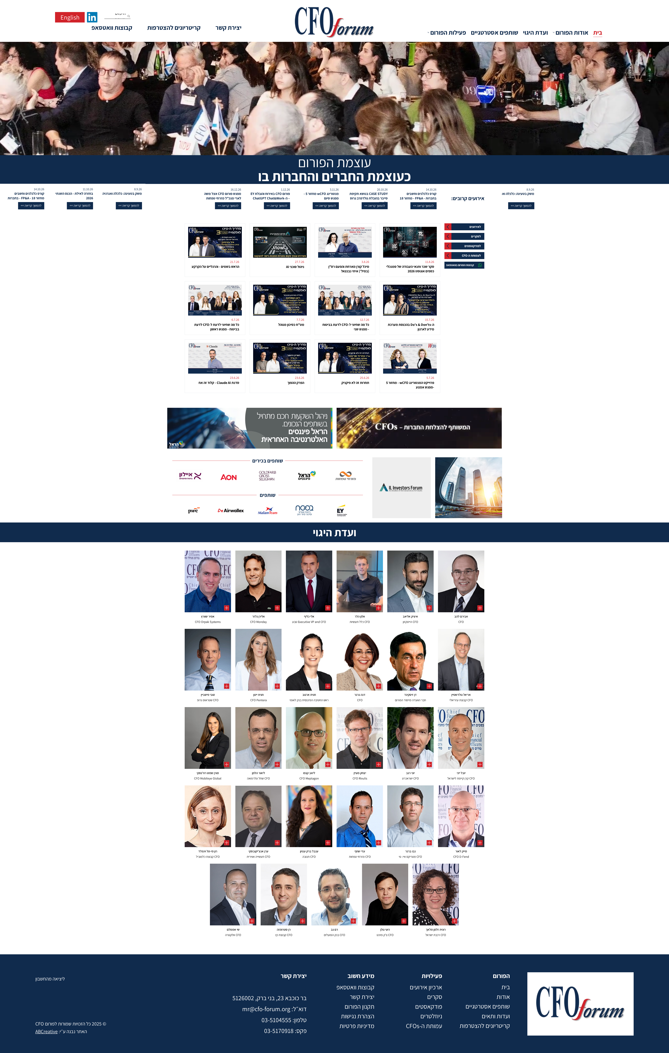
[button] (421, 205)
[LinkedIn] (92, 17)
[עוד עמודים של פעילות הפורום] (428, 32)
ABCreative (46, 1031)
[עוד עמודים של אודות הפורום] (554, 32)
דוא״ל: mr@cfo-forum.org (274, 1009)
